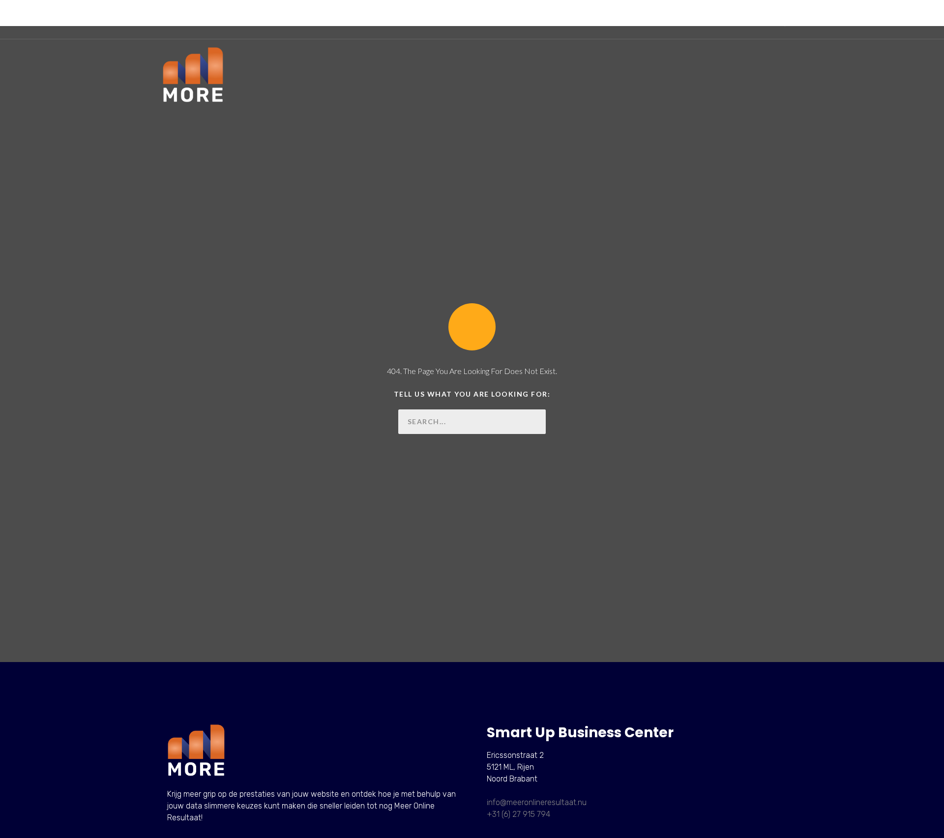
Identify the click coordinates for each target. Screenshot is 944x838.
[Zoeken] (533, 421)
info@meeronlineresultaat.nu (537, 802)
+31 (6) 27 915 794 (518, 814)
